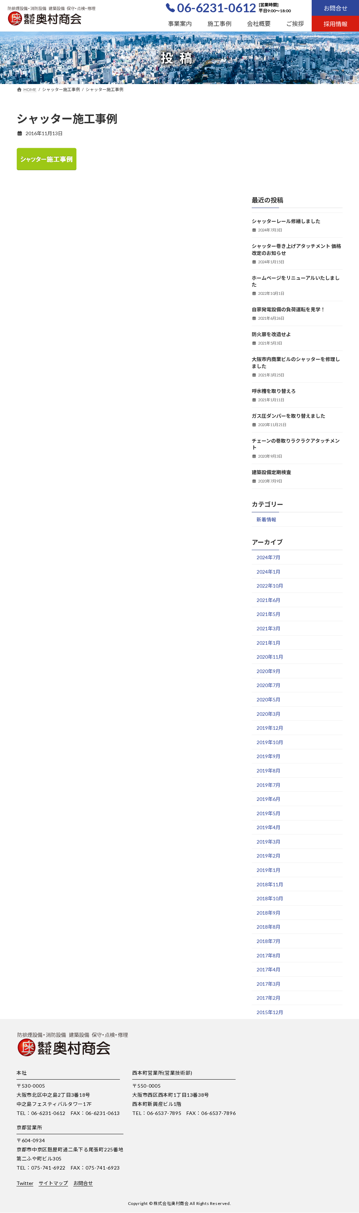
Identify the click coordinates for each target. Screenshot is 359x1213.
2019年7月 (268, 785)
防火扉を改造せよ (271, 334)
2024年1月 (268, 571)
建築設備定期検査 (271, 472)
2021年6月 (268, 600)
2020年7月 (268, 685)
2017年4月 (268, 969)
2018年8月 (268, 927)
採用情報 (335, 24)
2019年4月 (268, 827)
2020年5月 (268, 699)
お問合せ (335, 8)
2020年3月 (268, 713)
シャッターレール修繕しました (286, 221)
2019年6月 (268, 799)
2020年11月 (270, 657)
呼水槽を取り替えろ (274, 391)
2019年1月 (268, 870)
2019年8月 (268, 771)
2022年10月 (270, 586)
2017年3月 (268, 983)
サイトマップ (53, 1183)
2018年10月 (270, 898)
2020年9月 (268, 671)
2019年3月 (268, 841)
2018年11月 (270, 884)
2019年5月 (268, 813)
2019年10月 (270, 742)
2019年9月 (268, 756)
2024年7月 (268, 557)
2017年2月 (268, 998)
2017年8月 (268, 955)
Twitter (24, 1183)
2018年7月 (268, 941)
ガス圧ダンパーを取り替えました (288, 415)
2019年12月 (270, 728)
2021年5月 (268, 614)
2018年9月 (268, 912)
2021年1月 (268, 642)
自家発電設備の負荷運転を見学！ (288, 309)
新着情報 (266, 519)
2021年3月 (268, 628)
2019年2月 (268, 856)
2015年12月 (270, 1012)
